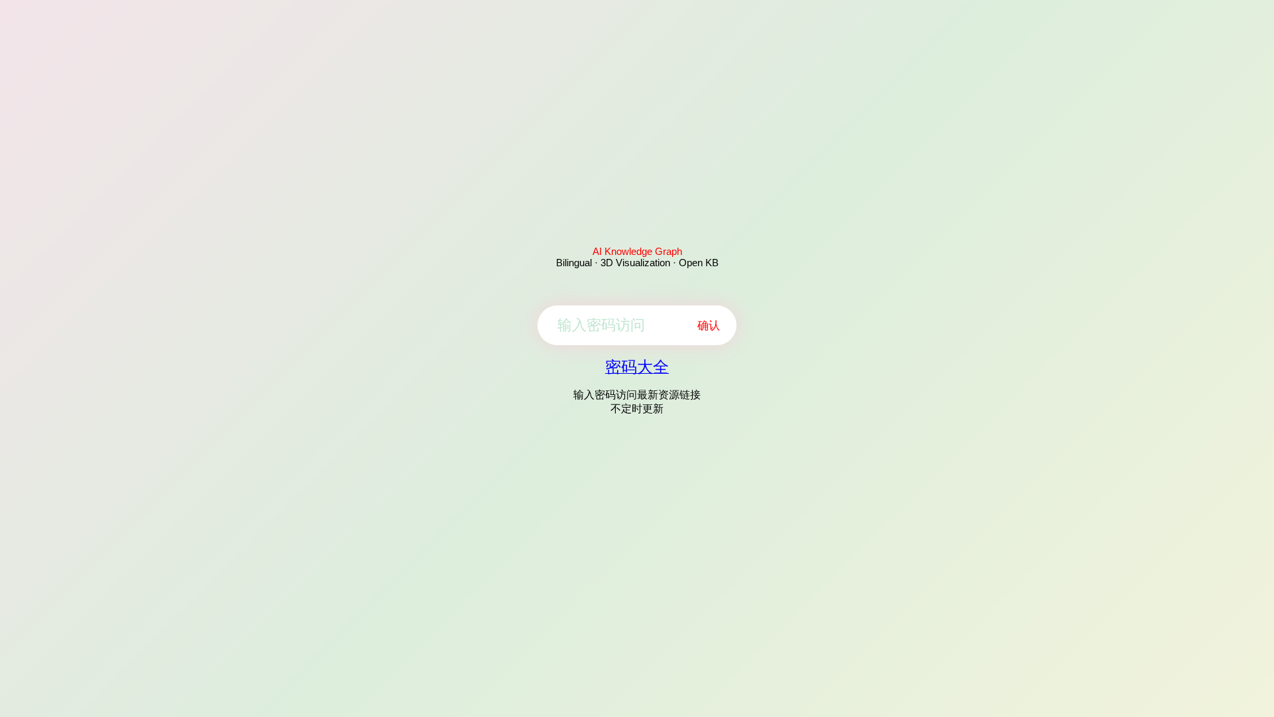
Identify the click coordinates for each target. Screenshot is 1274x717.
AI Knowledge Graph (637, 251)
